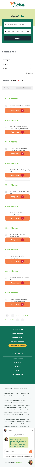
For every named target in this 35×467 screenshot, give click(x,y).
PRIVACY (17, 366)
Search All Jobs (17, 341)
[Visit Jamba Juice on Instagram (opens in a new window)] (19, 353)
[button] (17, 60)
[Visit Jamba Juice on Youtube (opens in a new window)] (22, 353)
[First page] (7, 315)
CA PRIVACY (17, 362)
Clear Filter (29, 73)
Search (17, 38)
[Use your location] (28, 31)
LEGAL (17, 370)
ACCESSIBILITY (17, 378)
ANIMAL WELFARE (17, 374)
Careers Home (17, 329)
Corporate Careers (18, 345)
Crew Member (12, 99)
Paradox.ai (18, 462)
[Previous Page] (12, 315)
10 (13, 320)
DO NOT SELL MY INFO (17, 359)
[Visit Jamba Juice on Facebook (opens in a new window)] (12, 353)
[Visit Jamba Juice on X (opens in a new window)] (15, 353)
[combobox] (17, 31)
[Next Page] (17, 319)
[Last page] (22, 319)
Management (17, 337)
